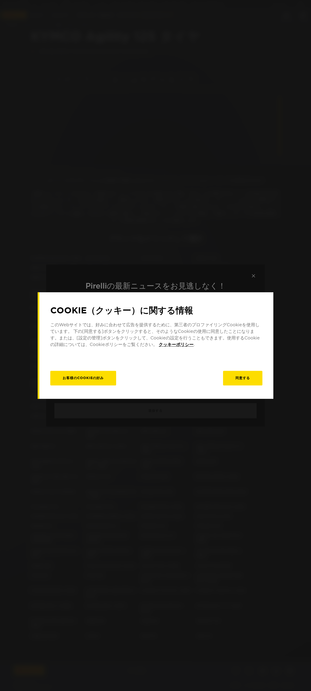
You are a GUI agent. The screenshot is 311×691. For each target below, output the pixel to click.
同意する (242, 378)
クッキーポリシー (176, 344)
